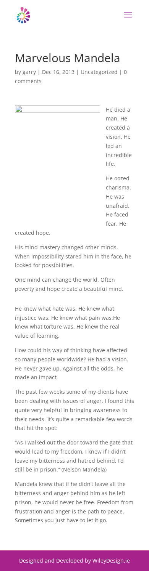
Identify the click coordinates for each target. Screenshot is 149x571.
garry (29, 71)
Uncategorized (99, 71)
